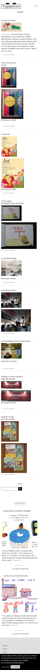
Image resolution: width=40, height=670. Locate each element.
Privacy (5, 652)
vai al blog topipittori (20, 569)
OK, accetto (5, 667)
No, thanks (15, 667)
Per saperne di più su (9, 55)
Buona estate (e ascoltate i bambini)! (17, 511)
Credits (5, 649)
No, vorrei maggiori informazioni (12, 662)
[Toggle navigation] (36, 6)
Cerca (21, 489)
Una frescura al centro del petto (15, 576)
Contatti (5, 645)
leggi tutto (16, 560)
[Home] (11, 6)
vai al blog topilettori (20, 634)
